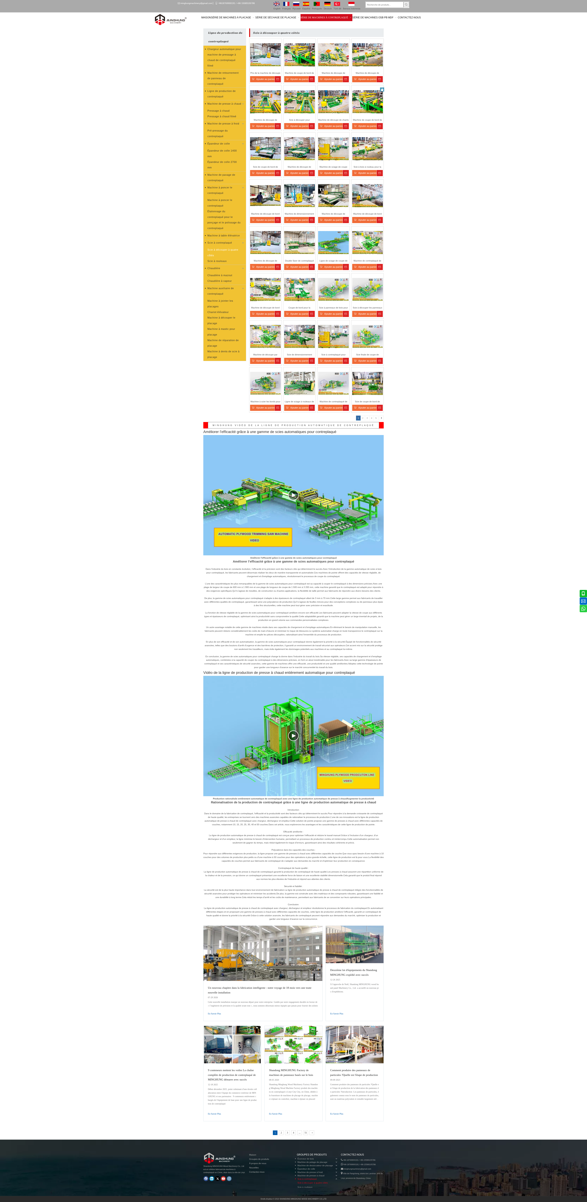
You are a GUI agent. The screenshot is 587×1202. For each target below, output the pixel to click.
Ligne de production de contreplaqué (221, 94)
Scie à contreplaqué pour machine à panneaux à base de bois (333, 354)
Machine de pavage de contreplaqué (221, 178)
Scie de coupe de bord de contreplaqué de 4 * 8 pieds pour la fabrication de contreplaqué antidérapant (367, 401)
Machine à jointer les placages (220, 304)
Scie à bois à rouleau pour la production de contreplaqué (367, 167)
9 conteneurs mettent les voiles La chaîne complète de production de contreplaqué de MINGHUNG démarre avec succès (232, 1075)
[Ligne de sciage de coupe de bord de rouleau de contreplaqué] (333, 242)
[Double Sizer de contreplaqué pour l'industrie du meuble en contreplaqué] (299, 242)
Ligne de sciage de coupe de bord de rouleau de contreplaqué (333, 260)
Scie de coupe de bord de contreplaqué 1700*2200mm (265, 167)
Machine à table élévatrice (223, 235)
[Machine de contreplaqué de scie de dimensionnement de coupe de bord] (367, 242)
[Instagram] (229, 1178)
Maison (252, 1155)
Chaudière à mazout (219, 275)
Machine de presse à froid (223, 123)
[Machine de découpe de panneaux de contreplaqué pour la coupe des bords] (299, 148)
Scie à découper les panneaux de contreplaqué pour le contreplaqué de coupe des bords (367, 307)
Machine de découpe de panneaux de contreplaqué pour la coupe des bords (299, 167)
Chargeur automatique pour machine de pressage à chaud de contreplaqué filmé (224, 57)
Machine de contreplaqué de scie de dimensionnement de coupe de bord (367, 260)
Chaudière (213, 268)
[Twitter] (217, 1178)
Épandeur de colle (218, 143)
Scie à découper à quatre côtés (222, 252)
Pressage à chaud (218, 110)
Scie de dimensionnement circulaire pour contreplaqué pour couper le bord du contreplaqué (299, 354)
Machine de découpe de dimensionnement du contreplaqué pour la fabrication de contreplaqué (333, 214)
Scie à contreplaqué (219, 242)
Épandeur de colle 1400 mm (222, 153)
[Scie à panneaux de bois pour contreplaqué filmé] (333, 289)
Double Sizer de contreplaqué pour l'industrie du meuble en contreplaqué (299, 260)
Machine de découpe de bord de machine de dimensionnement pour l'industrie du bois (265, 307)
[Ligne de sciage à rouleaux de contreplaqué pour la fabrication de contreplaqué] (299, 383)
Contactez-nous (256, 1172)
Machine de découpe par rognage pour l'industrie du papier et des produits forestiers (265, 354)
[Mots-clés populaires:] (406, 4)
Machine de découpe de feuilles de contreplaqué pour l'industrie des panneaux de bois (265, 260)
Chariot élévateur (218, 312)
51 (306, 1132)
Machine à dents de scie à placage (223, 354)
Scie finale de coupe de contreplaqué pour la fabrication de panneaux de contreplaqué (367, 354)
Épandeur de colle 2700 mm (222, 165)
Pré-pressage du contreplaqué (217, 133)
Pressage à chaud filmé (221, 116)
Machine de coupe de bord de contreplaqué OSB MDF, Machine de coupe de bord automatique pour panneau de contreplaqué (299, 73)
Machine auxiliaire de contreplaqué (220, 291)
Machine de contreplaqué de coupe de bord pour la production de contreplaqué (333, 401)
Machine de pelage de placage (312, 1162)
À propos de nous (257, 1163)
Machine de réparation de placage (223, 343)
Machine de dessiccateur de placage (315, 1165)
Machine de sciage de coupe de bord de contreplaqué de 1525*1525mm (333, 167)
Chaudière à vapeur (219, 281)
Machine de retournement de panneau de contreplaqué (223, 78)
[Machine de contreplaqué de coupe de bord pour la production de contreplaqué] (333, 383)
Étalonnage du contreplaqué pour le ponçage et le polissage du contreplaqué (224, 220)
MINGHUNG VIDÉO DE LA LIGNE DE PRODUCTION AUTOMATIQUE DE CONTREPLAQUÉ (293, 425)
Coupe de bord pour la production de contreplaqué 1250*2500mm (299, 307)
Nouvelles (254, 1167)
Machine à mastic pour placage (221, 332)
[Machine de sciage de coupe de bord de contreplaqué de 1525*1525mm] (333, 148)
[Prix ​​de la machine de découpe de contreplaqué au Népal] (265, 54)
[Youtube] (223, 1178)
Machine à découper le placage (221, 320)
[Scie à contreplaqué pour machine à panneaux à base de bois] (333, 336)
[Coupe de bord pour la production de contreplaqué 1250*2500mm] (299, 289)
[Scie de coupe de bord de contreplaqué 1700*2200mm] (265, 148)
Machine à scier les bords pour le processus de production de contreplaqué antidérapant (265, 401)
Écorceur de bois (305, 1159)
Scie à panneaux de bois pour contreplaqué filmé (333, 307)
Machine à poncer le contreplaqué (219, 190)
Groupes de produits (259, 1159)
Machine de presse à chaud (224, 103)
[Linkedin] (211, 1178)
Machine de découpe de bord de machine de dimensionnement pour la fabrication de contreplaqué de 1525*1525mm (367, 214)
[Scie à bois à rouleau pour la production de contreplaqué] (367, 148)
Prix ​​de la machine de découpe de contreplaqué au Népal (265, 73)
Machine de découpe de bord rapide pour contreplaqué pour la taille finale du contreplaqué (265, 214)
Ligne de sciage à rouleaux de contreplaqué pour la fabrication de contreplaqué (299, 401)
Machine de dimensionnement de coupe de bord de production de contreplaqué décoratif (299, 214)
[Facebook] (205, 1178)
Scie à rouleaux (217, 261)
